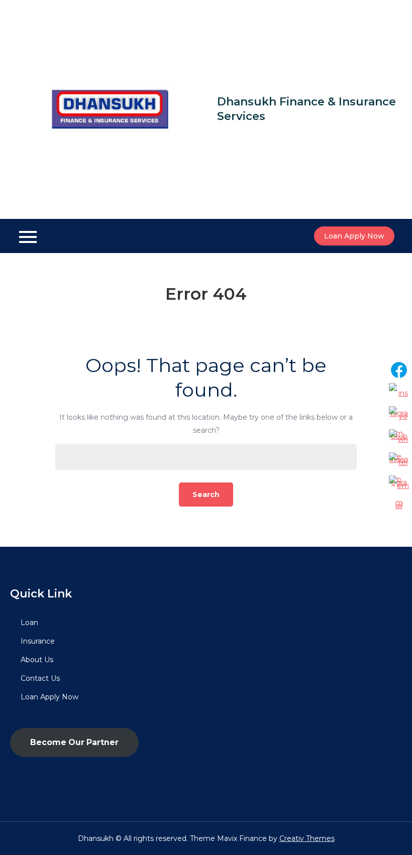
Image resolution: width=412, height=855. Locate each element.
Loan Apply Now (354, 235)
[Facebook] (399, 370)
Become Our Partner (74, 742)
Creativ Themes (307, 838)
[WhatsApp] (399, 439)
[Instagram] (399, 393)
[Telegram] (399, 462)
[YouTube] (399, 416)
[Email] (399, 485)
